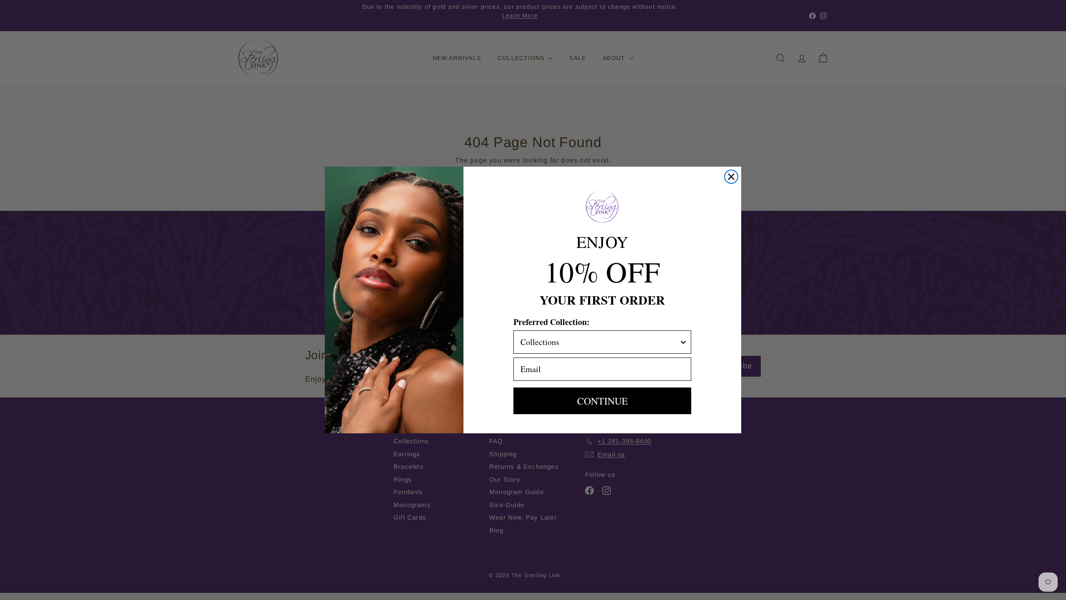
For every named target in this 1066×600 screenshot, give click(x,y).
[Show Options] (683, 342)
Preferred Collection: (551, 322)
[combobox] (600, 342)
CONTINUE (602, 401)
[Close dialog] (731, 176)
